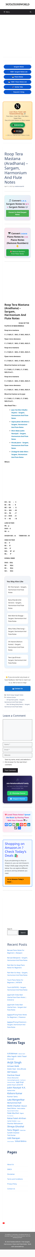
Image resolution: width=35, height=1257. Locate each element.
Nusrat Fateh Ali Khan (12, 1111)
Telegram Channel (19, 799)
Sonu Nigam (13, 1130)
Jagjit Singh (20, 1082)
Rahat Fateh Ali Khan (16, 1118)
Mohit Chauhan (14, 1105)
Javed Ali (20, 1085)
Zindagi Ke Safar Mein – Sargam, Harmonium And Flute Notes (20, 454)
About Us (10, 1164)
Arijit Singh (14, 1062)
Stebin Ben (23, 1130)
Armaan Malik (13, 1066)
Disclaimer (11, 1174)
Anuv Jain (10, 1059)
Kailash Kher (11, 1090)
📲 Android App (17, 125)
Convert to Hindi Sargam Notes (18, 213)
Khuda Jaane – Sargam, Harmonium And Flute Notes (20, 445)
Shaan (18, 1121)
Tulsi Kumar (11, 1135)
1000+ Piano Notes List (17, 82)
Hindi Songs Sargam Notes (15, 695)
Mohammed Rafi (14, 1103)
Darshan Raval (13, 1075)
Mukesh (24, 1106)
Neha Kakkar (21, 1108)
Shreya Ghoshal (15, 1126)
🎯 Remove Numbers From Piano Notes (17, 253)
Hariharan (23, 1080)
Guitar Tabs (17, 87)
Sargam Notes (17, 67)
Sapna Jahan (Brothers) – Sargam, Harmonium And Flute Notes (20, 424)
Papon (22, 1113)
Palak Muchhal (13, 1113)
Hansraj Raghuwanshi (13, 1080)
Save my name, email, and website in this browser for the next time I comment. (18, 762)
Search (9, 929)
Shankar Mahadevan (15, 1123)
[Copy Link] (16, 828)
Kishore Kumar (11, 697)
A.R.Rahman (12, 1053)
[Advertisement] (17, 35)
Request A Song (17, 92)
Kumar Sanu (12, 1096)
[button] (30, 12)
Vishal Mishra (20, 1141)
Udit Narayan (13, 1138)
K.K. (24, 1087)
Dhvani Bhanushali (13, 1078)
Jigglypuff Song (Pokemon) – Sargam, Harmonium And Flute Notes (17, 1024)
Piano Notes (17, 77)
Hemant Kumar (11, 1082)
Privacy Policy (12, 1184)
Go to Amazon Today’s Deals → (15, 880)
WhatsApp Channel (18, 793)
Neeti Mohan (11, 1108)
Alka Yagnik (12, 1056)
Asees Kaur (11, 1069)
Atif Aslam (12, 1071)
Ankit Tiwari (22, 1056)
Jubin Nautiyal (14, 1087)
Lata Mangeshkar (16, 1099)
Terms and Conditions (15, 1179)
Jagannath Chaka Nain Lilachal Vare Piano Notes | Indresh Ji (16, 997)
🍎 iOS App (18, 131)
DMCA (9, 1169)
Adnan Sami (21, 1054)
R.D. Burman (10, 1115)
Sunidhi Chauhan (13, 1133)
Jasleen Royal (11, 1085)
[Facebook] (6, 824)
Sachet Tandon (12, 1121)
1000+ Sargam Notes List (17, 72)
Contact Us (11, 1189)
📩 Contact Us (17, 689)
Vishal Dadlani (10, 1141)
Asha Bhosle (21, 1069)
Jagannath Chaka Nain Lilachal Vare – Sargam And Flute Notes (16, 1007)
